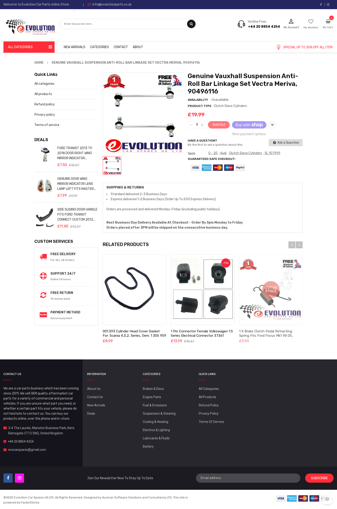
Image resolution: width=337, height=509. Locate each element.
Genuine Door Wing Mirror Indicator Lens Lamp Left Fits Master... (76, 184)
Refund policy (44, 104)
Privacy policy (44, 115)
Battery (148, 446)
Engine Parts (152, 397)
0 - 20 (213, 153)
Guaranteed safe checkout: (211, 159)
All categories (44, 84)
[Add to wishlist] (272, 125)
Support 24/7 (62, 274)
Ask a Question (288, 143)
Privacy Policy (208, 413)
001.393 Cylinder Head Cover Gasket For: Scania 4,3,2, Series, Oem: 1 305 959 (134, 333)
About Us (93, 389)
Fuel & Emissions (155, 405)
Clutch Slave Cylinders (245, 153)
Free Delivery (63, 254)
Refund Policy (209, 405)
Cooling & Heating (155, 422)
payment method (65, 312)
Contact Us (95, 397)
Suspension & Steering (159, 413)
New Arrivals (96, 405)
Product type (199, 106)
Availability (198, 99)
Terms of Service (211, 422)
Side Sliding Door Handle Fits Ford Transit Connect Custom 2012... (77, 215)
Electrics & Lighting (156, 430)
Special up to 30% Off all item (307, 47)
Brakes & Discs (153, 389)
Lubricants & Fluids (156, 438)
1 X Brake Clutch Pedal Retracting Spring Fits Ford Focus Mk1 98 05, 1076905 (266, 335)
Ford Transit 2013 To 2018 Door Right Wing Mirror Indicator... (74, 153)
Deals (91, 413)
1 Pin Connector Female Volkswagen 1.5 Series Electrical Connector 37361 (202, 333)
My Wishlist (311, 27)
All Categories (209, 389)
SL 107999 (272, 153)
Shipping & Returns (125, 187)
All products (43, 94)
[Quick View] (134, 289)
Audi (223, 153)
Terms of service (46, 125)
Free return (61, 293)
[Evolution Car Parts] (303, 498)
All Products (207, 397)
